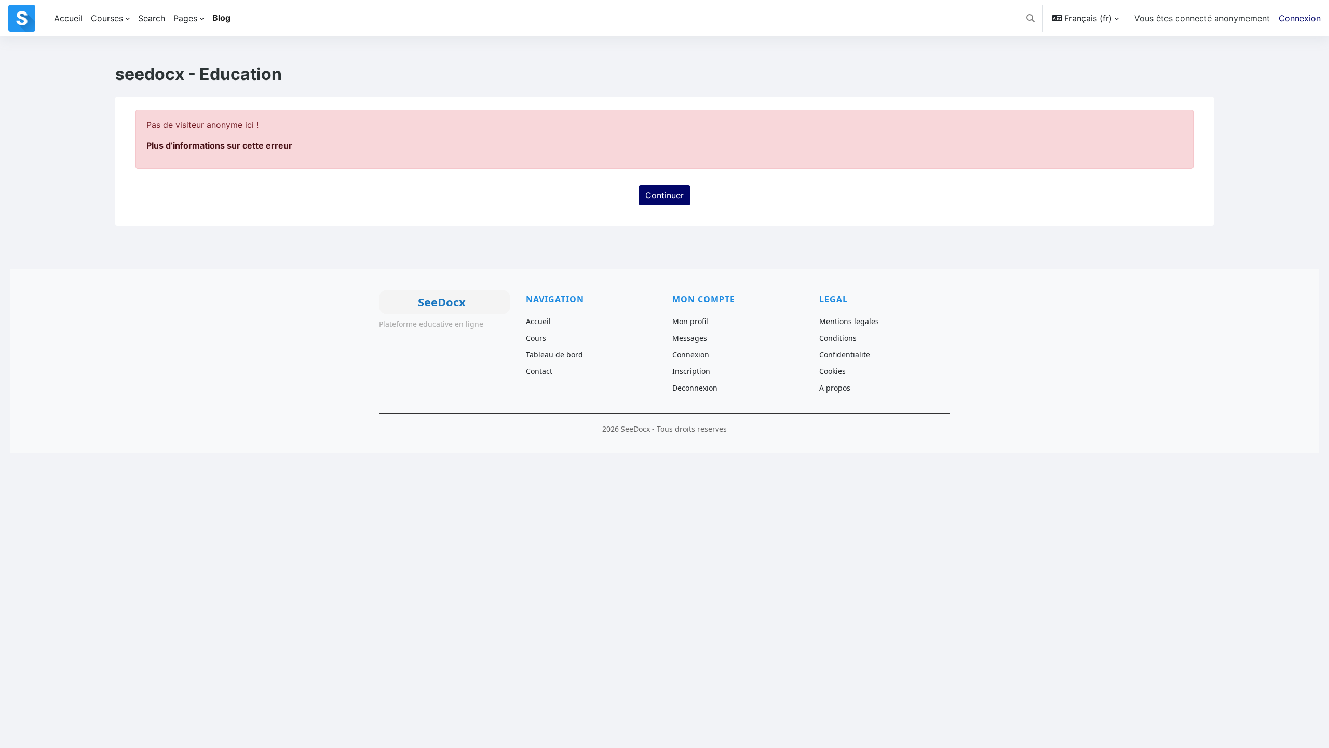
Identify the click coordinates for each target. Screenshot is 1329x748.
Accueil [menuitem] (68, 18)
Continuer (664, 195)
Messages (689, 338)
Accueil (538, 321)
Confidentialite (844, 354)
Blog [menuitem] (221, 17)
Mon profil (690, 321)
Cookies (832, 371)
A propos (834, 388)
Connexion (1300, 18)
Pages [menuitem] (185, 18)
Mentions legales (849, 321)
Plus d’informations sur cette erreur (219, 145)
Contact (539, 371)
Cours (536, 338)
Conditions (838, 338)
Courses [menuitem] (107, 18)
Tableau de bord (554, 354)
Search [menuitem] (151, 18)
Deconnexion (694, 388)
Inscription (691, 371)
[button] (1030, 18)
